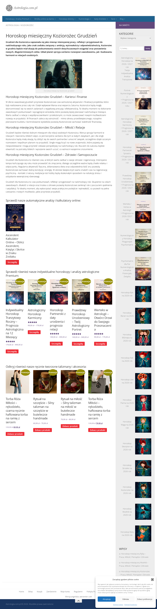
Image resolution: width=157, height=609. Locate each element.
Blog (121, 19)
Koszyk (39, 591)
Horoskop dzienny (66, 19)
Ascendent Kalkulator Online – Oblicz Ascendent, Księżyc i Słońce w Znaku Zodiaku (15, 245)
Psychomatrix (127, 244)
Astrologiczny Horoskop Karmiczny (127, 121)
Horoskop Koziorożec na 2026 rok (127, 490)
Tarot (113, 19)
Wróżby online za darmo (44, 19)
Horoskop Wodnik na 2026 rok (127, 511)
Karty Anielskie (100, 19)
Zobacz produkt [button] (15, 434)
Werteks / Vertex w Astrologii (127, 207)
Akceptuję (107, 599)
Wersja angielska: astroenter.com (78, 596)
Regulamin (78, 591)
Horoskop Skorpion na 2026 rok (127, 446)
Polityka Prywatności (130, 605)
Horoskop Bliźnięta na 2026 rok (127, 337)
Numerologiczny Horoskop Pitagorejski (127, 238)
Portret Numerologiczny (127, 93)
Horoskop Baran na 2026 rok (127, 315)
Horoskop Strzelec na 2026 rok (127, 468)
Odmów (125, 599)
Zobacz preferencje (144, 599)
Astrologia (12, 25)
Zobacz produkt (42, 430)
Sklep (30, 591)
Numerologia (84, 19)
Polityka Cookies (118, 605)
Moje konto (65, 591)
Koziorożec (27, 25)
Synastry (127, 153)
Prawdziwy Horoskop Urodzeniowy (127, 178)
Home (21, 591)
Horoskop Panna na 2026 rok (127, 403)
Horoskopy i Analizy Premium (17, 19)
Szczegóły (12, 262)
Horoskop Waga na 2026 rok (127, 424)
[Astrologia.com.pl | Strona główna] (22, 8)
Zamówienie (51, 591)
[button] (152, 579)
